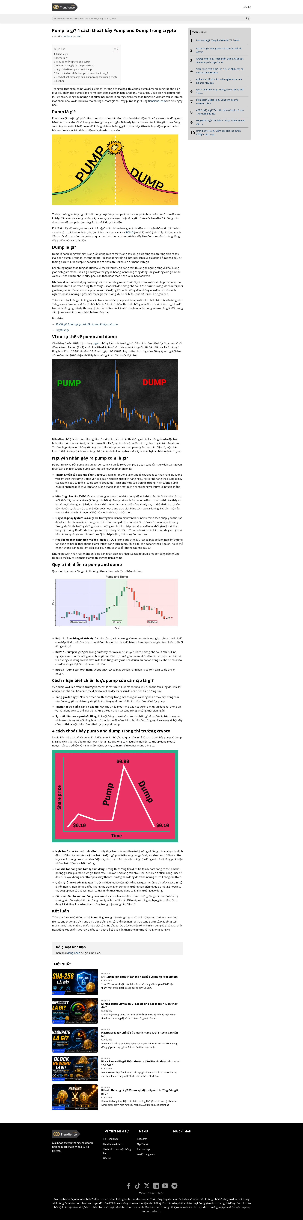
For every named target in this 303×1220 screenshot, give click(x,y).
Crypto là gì (62, 330)
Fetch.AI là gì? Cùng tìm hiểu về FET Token (217, 40)
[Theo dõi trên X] (147, 1186)
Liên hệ (247, 7)
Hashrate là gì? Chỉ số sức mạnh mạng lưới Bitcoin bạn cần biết (139, 1034)
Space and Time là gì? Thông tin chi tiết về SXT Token (220, 91)
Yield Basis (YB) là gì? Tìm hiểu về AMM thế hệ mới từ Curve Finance (219, 70)
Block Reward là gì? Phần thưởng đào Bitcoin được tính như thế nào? (140, 1063)
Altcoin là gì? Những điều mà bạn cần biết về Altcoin (218, 50)
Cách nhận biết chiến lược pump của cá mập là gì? (82, 73)
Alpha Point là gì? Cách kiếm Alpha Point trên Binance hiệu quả (219, 81)
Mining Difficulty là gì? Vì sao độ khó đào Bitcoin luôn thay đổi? (139, 1005)
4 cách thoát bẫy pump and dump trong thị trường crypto (87, 76)
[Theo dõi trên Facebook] (128, 1186)
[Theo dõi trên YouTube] (165, 1186)
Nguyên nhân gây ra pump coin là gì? (75, 65)
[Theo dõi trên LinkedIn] (156, 1186)
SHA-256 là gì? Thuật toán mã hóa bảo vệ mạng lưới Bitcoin (139, 976)
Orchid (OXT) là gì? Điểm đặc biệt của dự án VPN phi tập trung (218, 132)
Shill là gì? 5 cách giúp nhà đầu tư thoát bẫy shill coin (86, 324)
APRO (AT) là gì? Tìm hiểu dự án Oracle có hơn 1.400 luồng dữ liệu (220, 112)
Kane (79, 36)
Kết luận (60, 80)
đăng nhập (73, 953)
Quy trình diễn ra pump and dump (74, 69)
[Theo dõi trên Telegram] (174, 1186)
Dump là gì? (62, 57)
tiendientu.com (157, 101)
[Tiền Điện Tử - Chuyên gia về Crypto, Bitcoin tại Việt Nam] (65, 7)
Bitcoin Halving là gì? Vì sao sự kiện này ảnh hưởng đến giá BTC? (139, 1092)
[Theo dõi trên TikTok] (138, 1186)
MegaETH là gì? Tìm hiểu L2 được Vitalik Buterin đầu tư (220, 122)
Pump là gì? (62, 53)
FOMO (130, 232)
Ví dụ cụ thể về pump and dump (73, 61)
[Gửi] (247, 18)
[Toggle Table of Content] (114, 49)
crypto (96, 343)
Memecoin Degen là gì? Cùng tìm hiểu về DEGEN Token (217, 101)
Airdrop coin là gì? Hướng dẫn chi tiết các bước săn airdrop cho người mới (220, 60)
